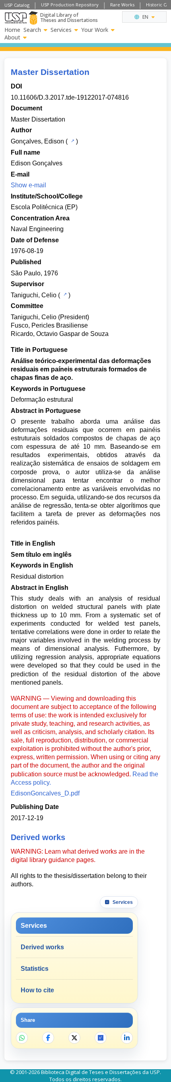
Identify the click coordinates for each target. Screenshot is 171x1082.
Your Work (94, 29)
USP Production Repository (70, 4)
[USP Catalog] (71, 140)
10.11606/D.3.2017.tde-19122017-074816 (70, 97)
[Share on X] (74, 1038)
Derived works (42, 947)
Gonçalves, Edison (37, 141)
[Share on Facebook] (48, 1038)
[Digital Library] (33, 18)
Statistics (35, 968)
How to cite (37, 990)
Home (12, 29)
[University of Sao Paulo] (15, 18)
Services (61, 29)
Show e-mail (28, 185)
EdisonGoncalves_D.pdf (45, 793)
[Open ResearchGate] (101, 1038)
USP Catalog (16, 5)
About (12, 37)
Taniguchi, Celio (33, 295)
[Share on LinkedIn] (127, 1038)
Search (32, 29)
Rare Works (122, 4)
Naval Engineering (37, 229)
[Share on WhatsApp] (22, 1038)
